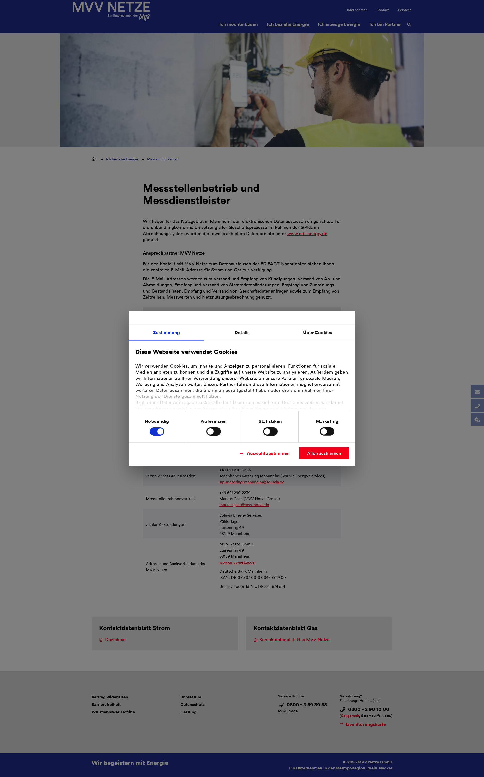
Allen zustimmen (324, 453)
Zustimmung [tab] (166, 332)
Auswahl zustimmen (268, 453)
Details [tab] (242, 332)
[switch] (213, 431)
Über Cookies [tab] (317, 332)
